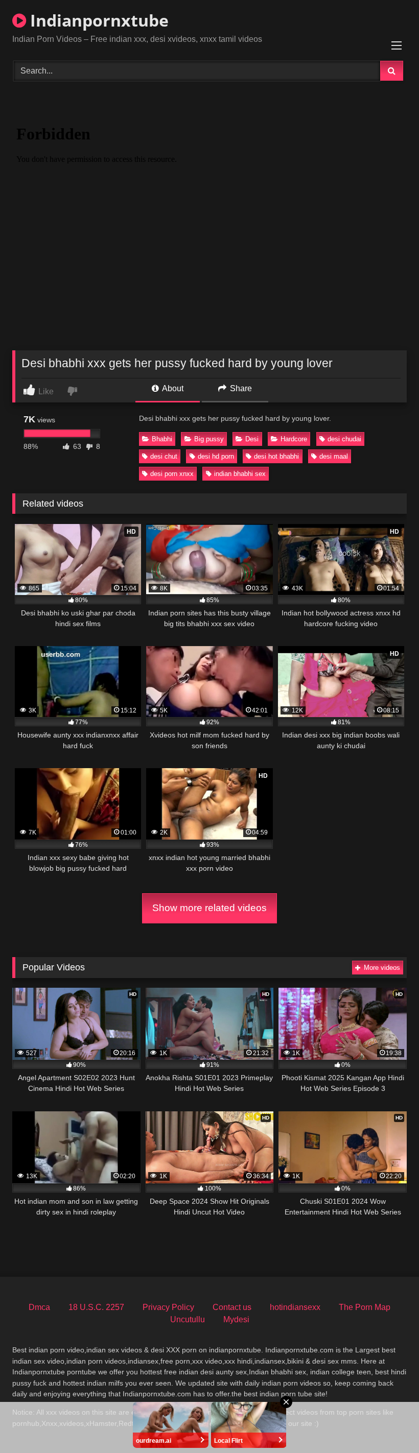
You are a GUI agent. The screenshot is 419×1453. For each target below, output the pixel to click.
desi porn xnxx (172, 474)
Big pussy (209, 439)
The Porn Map (364, 1307)
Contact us (232, 1307)
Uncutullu (187, 1319)
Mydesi (236, 1319)
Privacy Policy (168, 1307)
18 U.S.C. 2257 (96, 1307)
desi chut (163, 456)
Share (240, 388)
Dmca (39, 1307)
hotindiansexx (295, 1307)
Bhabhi (162, 439)
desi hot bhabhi (276, 456)
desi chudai (344, 439)
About (171, 388)
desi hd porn (216, 456)
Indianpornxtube (97, 20)
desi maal (333, 456)
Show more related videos (209, 907)
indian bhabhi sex (240, 474)
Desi (252, 439)
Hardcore (294, 439)
